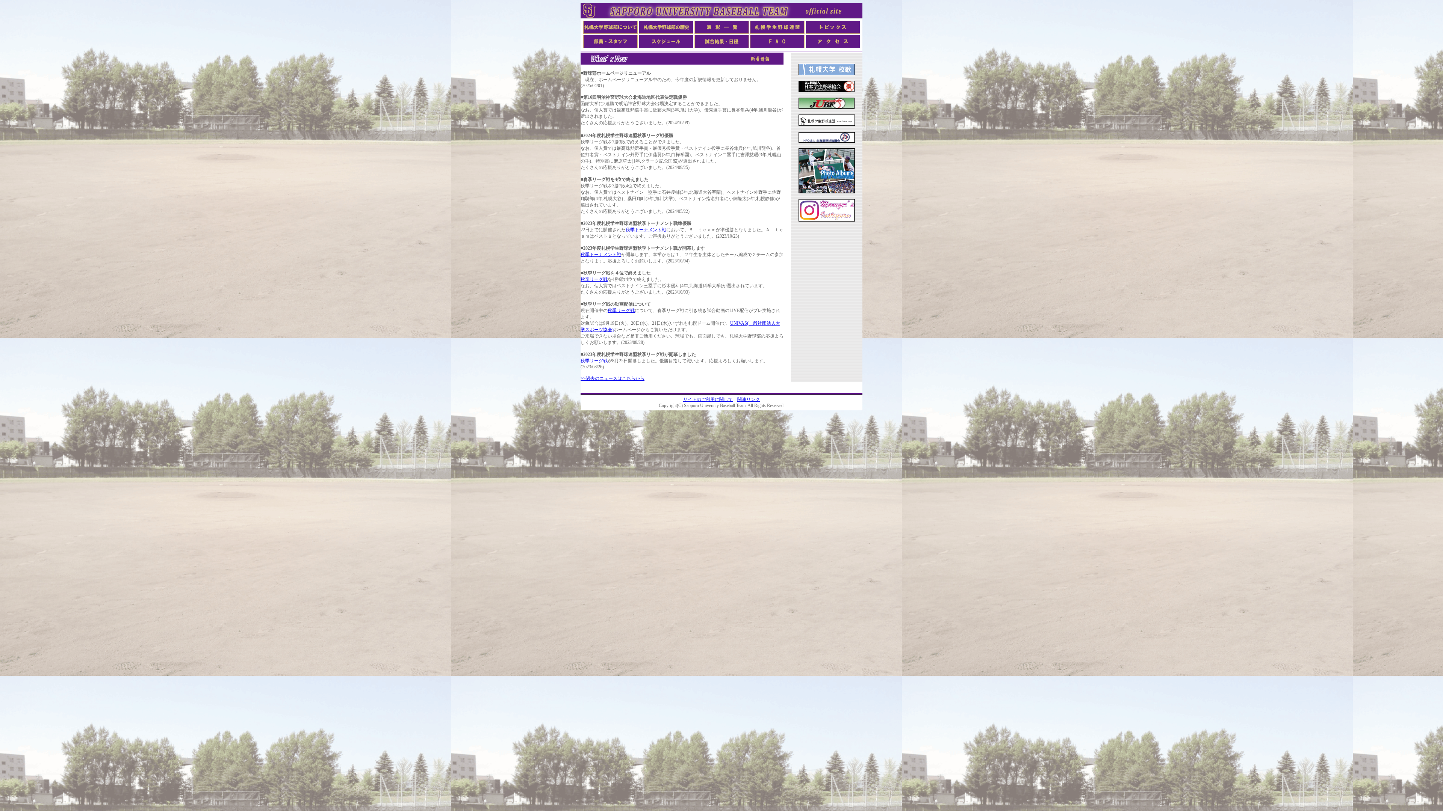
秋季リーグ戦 (594, 279)
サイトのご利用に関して (708, 399)
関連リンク (748, 399)
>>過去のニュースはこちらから (612, 378)
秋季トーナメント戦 (646, 229)
